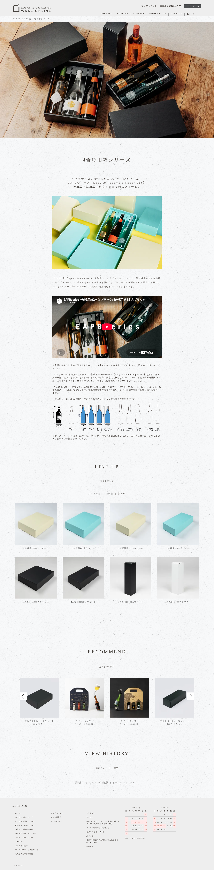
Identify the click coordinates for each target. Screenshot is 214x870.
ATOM (58, 821)
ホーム (18, 813)
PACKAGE (107, 14)
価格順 (109, 493)
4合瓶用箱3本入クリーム (36, 548)
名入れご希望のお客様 (24, 829)
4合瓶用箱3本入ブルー (83, 548)
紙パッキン (90, 836)
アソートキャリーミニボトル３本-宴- (84, 722)
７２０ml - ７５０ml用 (21, 19)
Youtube (89, 817)
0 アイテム (194, 6)
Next (190, 696)
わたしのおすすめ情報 (24, 854)
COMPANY (139, 14)
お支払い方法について (24, 817)
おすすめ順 (95, 493)
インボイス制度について (25, 821)
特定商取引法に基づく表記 (25, 833)
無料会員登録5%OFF (170, 6)
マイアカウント (149, 6)
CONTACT (176, 14)
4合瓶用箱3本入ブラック (36, 602)
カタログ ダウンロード (95, 832)
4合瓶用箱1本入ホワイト (178, 602)
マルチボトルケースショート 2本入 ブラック (39, 722)
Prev (23, 696)
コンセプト (90, 813)
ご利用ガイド (20, 841)
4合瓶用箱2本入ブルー (178, 548)
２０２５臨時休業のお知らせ (97, 828)
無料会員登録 (56, 817)
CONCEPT (122, 14)
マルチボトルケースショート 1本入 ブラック (174, 722)
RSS (52, 821)
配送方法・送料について (25, 825)
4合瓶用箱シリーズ (41, 19)
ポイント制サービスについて (26, 850)
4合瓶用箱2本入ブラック (83, 602)
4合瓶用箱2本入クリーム (130, 548)
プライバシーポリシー (24, 837)
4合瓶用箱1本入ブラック (130, 602)
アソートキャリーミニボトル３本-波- (129, 722)
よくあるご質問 (21, 846)
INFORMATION (157, 14)
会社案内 (89, 846)
